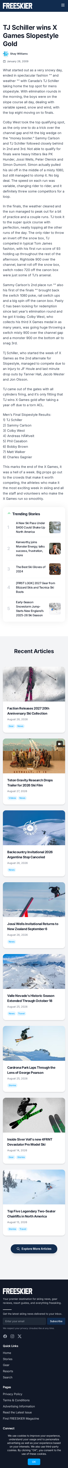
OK (34, 1461)
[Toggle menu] (63, 5)
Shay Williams (19, 53)
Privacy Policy (12, 1394)
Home (7, 1353)
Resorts (8, 1371)
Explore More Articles (36, 1248)
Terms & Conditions (16, 1400)
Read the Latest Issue (17, 1412)
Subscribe (56, 1321)
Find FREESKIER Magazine (21, 1418)
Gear (6, 1365)
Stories (7, 1359)
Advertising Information (19, 1406)
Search (7, 1377)
